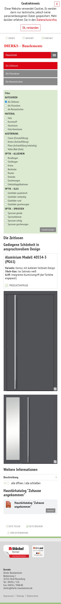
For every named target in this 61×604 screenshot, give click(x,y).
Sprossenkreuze (14, 216)
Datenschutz (32, 595)
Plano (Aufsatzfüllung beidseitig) (22, 145)
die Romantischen (15, 109)
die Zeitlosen (13, 101)
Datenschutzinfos (47, 20)
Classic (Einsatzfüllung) (18, 138)
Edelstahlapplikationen (18, 184)
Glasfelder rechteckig (17, 196)
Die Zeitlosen (12, 65)
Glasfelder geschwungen (18, 204)
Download (50, 510)
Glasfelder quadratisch (17, 193)
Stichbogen (13, 161)
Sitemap (20, 595)
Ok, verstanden (30, 28)
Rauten (11, 173)
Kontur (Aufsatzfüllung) (18, 141)
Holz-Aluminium (15, 129)
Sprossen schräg (15, 220)
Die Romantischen (14, 81)
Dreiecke (11, 176)
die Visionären (14, 105)
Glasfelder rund (14, 200)
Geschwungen (14, 180)
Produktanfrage (18, 285)
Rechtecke (12, 169)
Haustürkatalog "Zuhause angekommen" (29, 504)
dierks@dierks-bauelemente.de (17, 588)
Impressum (8, 595)
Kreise (10, 165)
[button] (13, 526)
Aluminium (13, 125)
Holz (10, 118)
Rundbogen (13, 158)
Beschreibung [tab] (11, 477)
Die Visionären (12, 73)
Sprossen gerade (15, 213)
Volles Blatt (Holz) (15, 149)
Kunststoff (12, 121)
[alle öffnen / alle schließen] (7, 483)
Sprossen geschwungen (18, 224)
